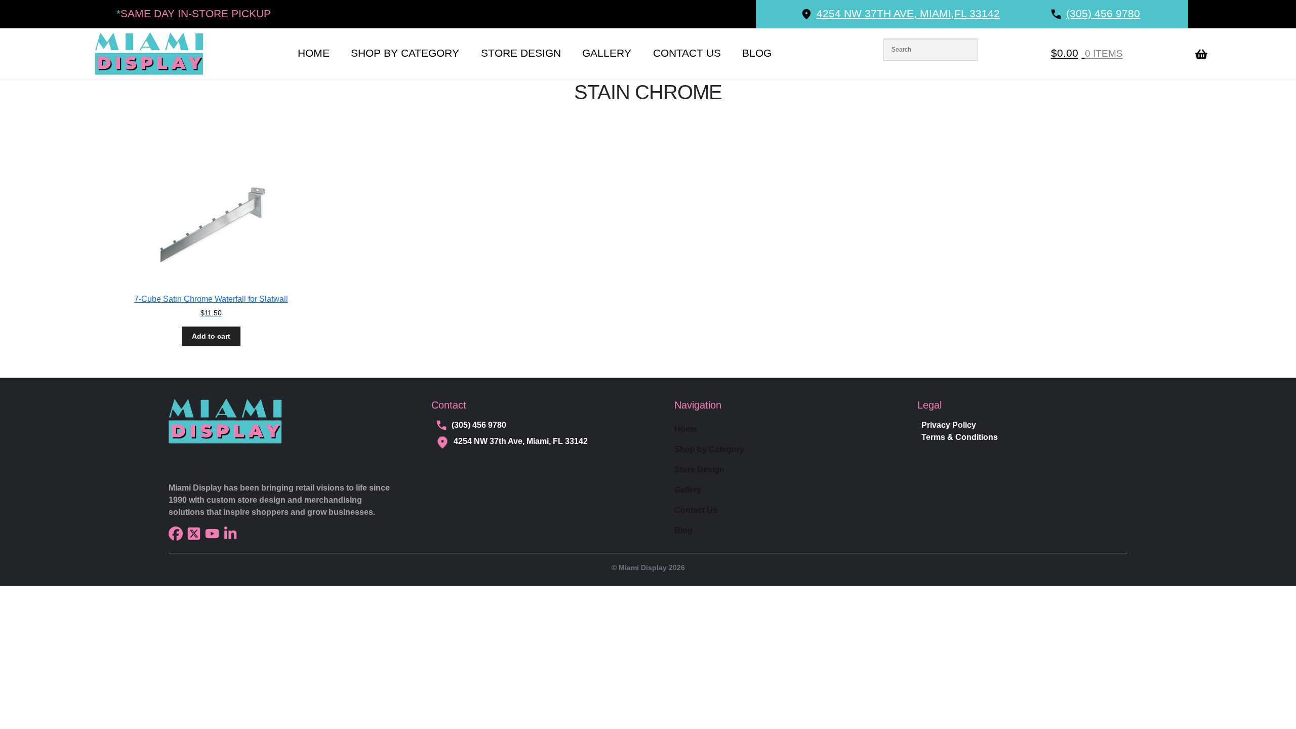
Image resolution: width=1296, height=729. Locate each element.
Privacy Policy (948, 425)
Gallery (606, 53)
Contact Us (687, 53)
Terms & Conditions (959, 437)
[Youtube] (212, 533)
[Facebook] (176, 533)
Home (314, 53)
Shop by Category (405, 53)
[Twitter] (194, 533)
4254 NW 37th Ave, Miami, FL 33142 (521, 441)
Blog (757, 53)
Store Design (521, 53)
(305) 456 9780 (479, 425)
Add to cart (211, 336)
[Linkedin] (230, 533)
